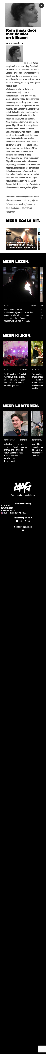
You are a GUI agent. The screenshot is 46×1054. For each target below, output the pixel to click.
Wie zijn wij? (6, 506)
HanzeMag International (15, 513)
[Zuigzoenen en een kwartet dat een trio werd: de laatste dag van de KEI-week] (15, 353)
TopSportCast (9, 440)
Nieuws (6, 305)
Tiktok (25, 521)
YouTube (17, 521)
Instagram (21, 521)
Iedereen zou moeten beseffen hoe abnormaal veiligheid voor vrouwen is (21, 245)
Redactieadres (7, 508)
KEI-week (7, 370)
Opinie (21, 43)
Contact (23, 529)
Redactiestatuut (8, 510)
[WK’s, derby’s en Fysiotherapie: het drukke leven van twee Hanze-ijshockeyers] (15, 423)
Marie (8, 43)
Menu (41, 5)
